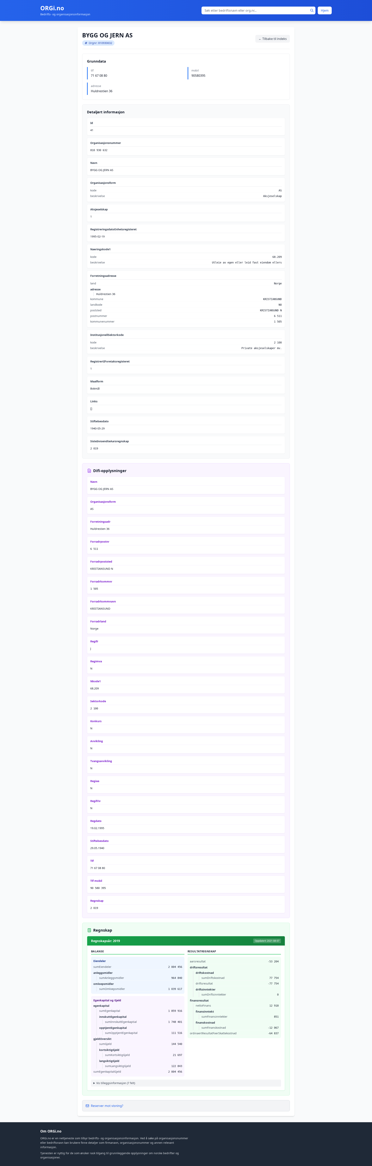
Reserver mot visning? (107, 1106)
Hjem (325, 10)
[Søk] (312, 10)
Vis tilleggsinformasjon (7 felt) (115, 1083)
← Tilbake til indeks (272, 39)
